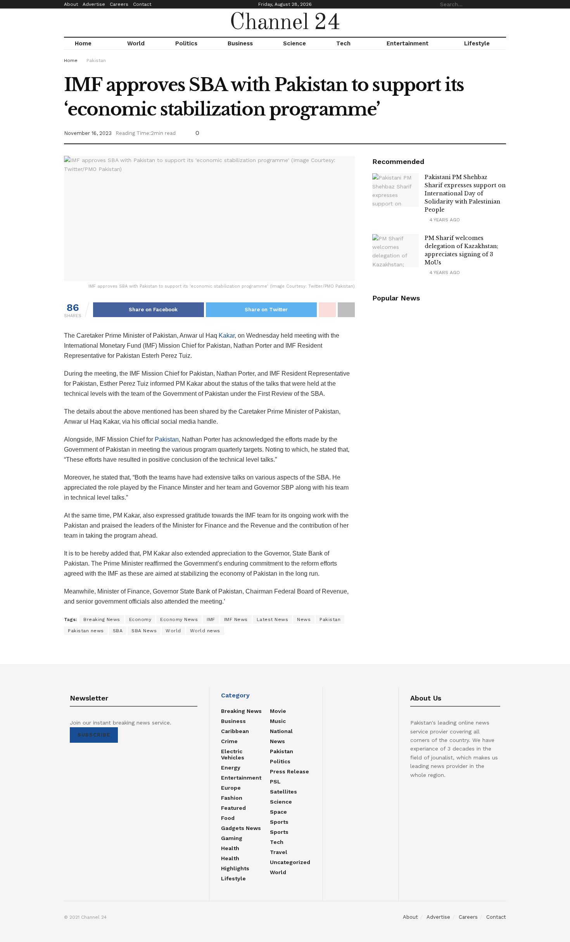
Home (83, 43)
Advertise (94, 4)
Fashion (231, 798)
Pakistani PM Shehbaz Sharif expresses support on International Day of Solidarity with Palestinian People (465, 193)
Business (240, 43)
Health (230, 848)
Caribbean (235, 731)
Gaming (231, 838)
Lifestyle (477, 43)
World (136, 43)
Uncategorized (290, 862)
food (228, 818)
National (281, 731)
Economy (140, 619)
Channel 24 (285, 23)
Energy (230, 767)
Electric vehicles (232, 754)
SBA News (144, 630)
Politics (186, 43)
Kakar (227, 335)
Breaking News (101, 619)
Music (278, 721)
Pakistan (96, 60)
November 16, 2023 (88, 133)
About (71, 4)
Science (294, 43)
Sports (279, 822)
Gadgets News (241, 828)
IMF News (236, 619)
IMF (211, 619)
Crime (229, 741)
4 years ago (444, 220)
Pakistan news (86, 630)
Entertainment (407, 43)
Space (278, 812)
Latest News (272, 619)
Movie (278, 711)
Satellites (283, 791)
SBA (118, 630)
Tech (343, 43)
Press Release (289, 771)
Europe (231, 788)
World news (205, 630)
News (304, 619)
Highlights (235, 868)
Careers (119, 4)
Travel (278, 852)
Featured (233, 808)
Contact (142, 4)
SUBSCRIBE (94, 735)
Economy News (179, 619)
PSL (275, 781)
